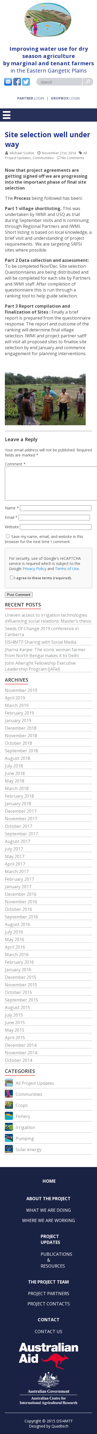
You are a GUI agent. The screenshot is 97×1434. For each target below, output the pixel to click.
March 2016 (17, 955)
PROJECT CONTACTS (48, 1304)
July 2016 (14, 932)
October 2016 (18, 909)
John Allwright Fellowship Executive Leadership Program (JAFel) (40, 666)
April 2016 (15, 947)
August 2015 (17, 1007)
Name (12, 507)
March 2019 (17, 705)
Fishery (23, 1116)
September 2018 (21, 751)
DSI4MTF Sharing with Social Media (40, 642)
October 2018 (18, 743)
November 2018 (21, 736)
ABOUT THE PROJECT (48, 1199)
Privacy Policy (34, 568)
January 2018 (18, 804)
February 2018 (19, 796)
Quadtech (59, 1426)
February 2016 (19, 962)
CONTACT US (48, 1331)
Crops (22, 1105)
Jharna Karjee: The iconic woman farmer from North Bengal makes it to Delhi (45, 652)
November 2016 (21, 902)
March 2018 (17, 788)
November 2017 (21, 819)
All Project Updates (35, 1083)
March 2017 (17, 871)
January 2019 (18, 720)
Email (11, 517)
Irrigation (25, 1127)
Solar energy (28, 1149)
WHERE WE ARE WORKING (48, 1220)
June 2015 (15, 1022)
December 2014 (20, 1045)
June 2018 (15, 773)
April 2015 (15, 1038)
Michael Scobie (22, 152)
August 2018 (17, 758)
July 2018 (14, 766)
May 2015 (14, 1030)
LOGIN (30, 98)
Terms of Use (67, 568)
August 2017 (17, 841)
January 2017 (18, 887)
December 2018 (20, 728)
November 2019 (21, 690)
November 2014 (21, 1053)
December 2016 (20, 894)
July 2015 (14, 1015)
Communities (43, 157)
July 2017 (14, 849)
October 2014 (18, 1060)
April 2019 (15, 698)
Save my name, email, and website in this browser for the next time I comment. (44, 539)
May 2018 (14, 781)
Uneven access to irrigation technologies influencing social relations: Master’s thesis (48, 618)
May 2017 (14, 856)
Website (12, 526)
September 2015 (21, 1000)
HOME (49, 1181)
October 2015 (18, 992)
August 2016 (17, 924)
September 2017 (21, 834)
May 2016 (14, 939)
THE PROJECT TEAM (48, 1282)
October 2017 (18, 826)
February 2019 (19, 713)
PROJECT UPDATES (50, 1239)
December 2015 (20, 977)
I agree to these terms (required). (43, 577)
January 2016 (18, 970)
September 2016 (21, 917)
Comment (15, 463)
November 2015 (21, 985)
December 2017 (20, 811)
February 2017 (19, 879)
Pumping (25, 1138)
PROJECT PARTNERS (48, 1293)
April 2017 (15, 864)
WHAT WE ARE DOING (48, 1210)
